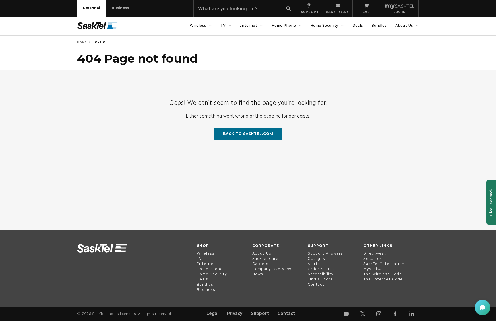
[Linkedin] (411, 314)
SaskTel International (385, 263)
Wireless (198, 25)
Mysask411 (374, 268)
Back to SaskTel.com (248, 134)
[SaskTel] (97, 26)
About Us (404, 25)
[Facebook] (395, 314)
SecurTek (372, 258)
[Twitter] (362, 314)
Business (120, 8)
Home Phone (284, 25)
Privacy (234, 313)
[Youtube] (346, 314)
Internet (248, 25)
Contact (286, 313)
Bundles (379, 25)
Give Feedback (491, 202)
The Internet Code (383, 279)
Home (82, 42)
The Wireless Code (382, 274)
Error (98, 42)
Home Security (324, 25)
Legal (212, 313)
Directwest (374, 253)
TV (223, 25)
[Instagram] (379, 314)
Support (260, 313)
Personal (91, 8)
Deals (357, 25)
